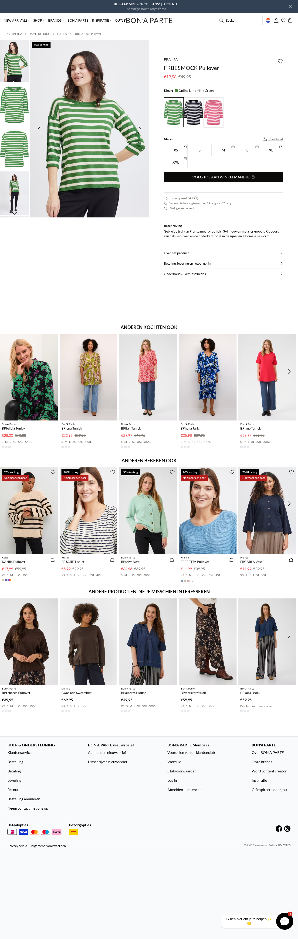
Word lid (174, 761)
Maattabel (275, 139)
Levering (14, 780)
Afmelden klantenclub (185, 789)
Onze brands (262, 761)
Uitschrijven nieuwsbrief (107, 761)
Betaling (14, 771)
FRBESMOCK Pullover (87, 34)
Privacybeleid (17, 846)
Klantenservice (19, 752)
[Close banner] (290, 6)
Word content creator (269, 771)
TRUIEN (62, 34)
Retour (13, 789)
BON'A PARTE (78, 20)
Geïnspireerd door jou (269, 789)
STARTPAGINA (13, 34)
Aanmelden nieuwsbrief (107, 752)
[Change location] (268, 20)
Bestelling (15, 761)
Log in (172, 780)
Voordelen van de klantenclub (191, 752)
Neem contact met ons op (27, 808)
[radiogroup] (223, 156)
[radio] (199, 150)
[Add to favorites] (280, 61)
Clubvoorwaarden (181, 771)
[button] (223, 253)
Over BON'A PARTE (268, 752)
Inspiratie (259, 780)
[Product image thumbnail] (14, 60)
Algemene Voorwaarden (48, 846)
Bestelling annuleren (23, 799)
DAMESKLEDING (39, 34)
